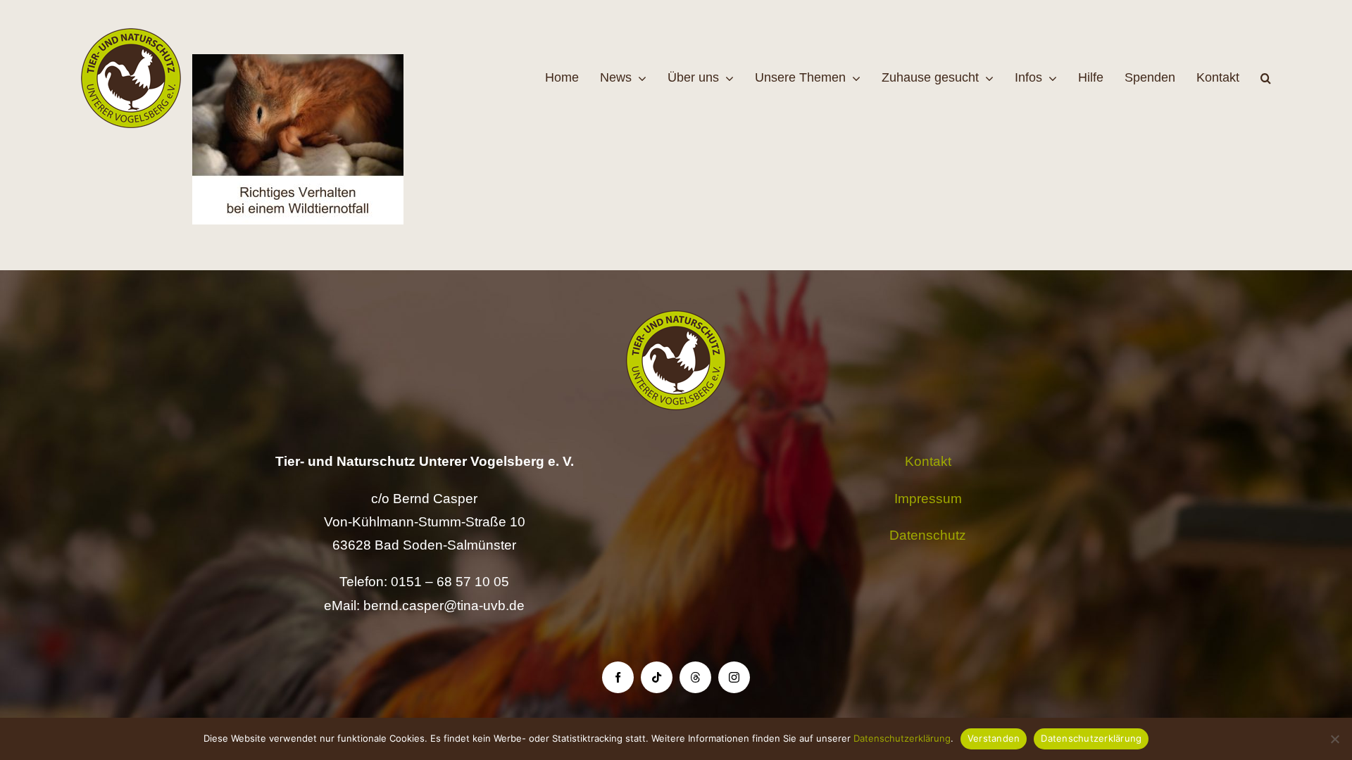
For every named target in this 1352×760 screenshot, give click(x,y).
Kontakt (928, 461)
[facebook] (618, 677)
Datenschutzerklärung (902, 738)
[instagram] (734, 677)
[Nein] (1334, 739)
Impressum (928, 498)
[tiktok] (656, 677)
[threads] (695, 677)
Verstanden (994, 738)
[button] (1265, 78)
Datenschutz (927, 535)
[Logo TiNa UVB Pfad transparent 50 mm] (131, 34)
